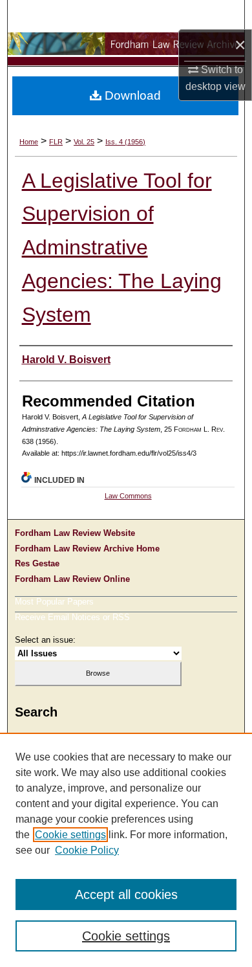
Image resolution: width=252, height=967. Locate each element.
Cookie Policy (87, 850)
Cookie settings (70, 834)
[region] (126, 850)
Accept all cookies (126, 894)
